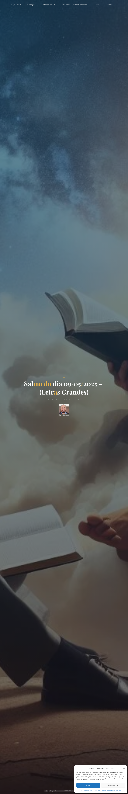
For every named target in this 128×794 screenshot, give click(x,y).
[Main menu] (122, 5)
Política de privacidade (99, 790)
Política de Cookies (86, 790)
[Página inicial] (46, 791)
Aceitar (88, 785)
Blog (63, 377)
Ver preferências (113, 785)
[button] (124, 768)
